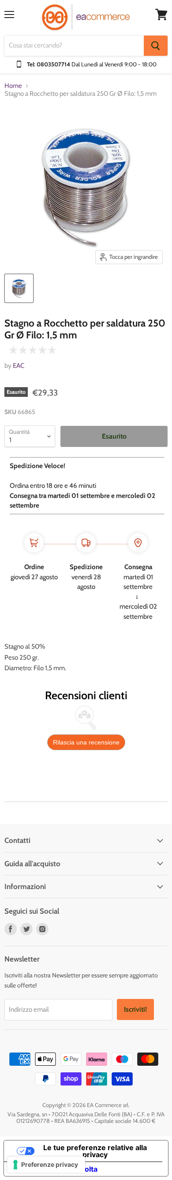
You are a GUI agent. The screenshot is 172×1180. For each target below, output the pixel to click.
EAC (18, 366)
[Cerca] (156, 46)
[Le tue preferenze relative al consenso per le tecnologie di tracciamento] (46, 1164)
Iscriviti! (135, 1009)
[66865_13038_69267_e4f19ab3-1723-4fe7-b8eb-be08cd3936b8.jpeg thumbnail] (19, 288)
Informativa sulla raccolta (54, 1169)
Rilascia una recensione (86, 742)
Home (13, 86)
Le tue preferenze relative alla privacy (95, 1151)
